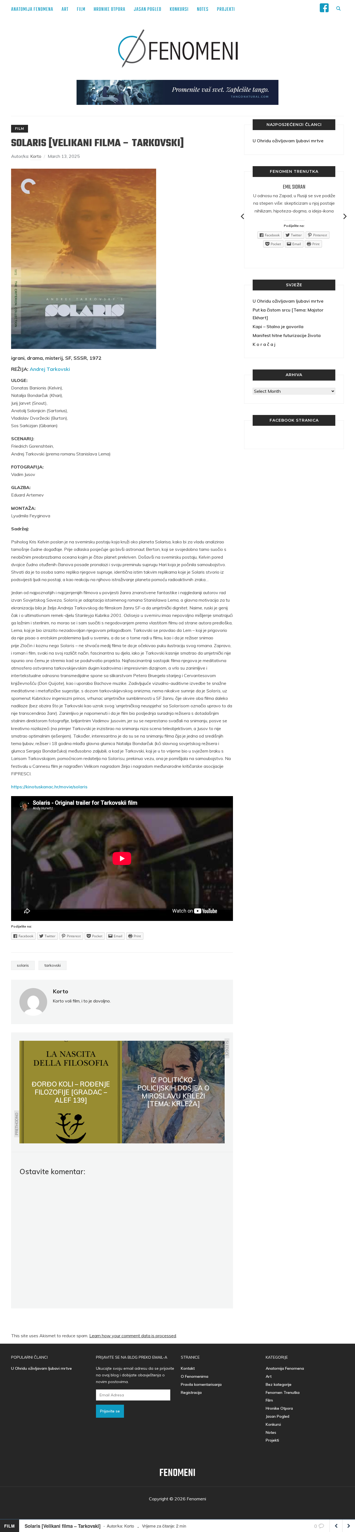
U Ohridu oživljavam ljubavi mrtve (288, 140)
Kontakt (188, 1368)
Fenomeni (177, 1473)
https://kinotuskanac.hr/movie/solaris (49, 786)
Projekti (226, 10)
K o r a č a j (264, 344)
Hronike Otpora (109, 10)
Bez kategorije (278, 1384)
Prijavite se (110, 1411)
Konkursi (179, 10)
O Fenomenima (194, 1376)
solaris (23, 965)
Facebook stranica (294, 420)
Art (65, 10)
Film (81, 10)
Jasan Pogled (147, 10)
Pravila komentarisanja (201, 1384)
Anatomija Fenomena (32, 10)
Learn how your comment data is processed (132, 1335)
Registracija (191, 1392)
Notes (203, 10)
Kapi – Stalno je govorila (278, 326)
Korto (35, 156)
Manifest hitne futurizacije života (287, 335)
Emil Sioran (294, 187)
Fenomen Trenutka (283, 1392)
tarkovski (52, 965)
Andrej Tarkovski (50, 369)
